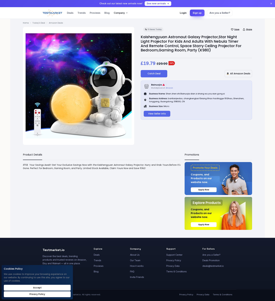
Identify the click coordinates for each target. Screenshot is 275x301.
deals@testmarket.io (213, 266)
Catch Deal (154, 73)
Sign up (197, 12)
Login (183, 12)
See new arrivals (156, 3)
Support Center (174, 254)
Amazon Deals (56, 22)
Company (119, 12)
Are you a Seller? (219, 12)
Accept (37, 287)
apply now (203, 189)
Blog (107, 12)
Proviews (95, 12)
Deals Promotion (211, 260)
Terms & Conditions (176, 271)
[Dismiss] (271, 3)
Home (26, 22)
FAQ (132, 271)
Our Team (135, 260)
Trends (82, 12)
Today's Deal (38, 22)
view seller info (157, 113)
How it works (137, 266)
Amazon (169, 88)
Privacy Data (173, 266)
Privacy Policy (173, 260)
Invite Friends (137, 277)
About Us (135, 254)
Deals (70, 12)
